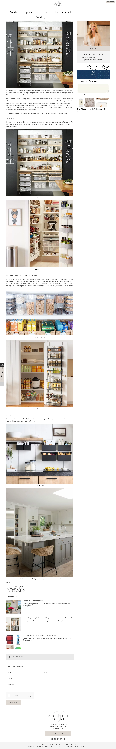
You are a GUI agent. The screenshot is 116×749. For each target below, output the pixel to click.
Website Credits (32, 746)
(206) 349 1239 (58, 728)
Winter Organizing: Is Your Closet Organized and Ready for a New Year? (47, 618)
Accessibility (57, 746)
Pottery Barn (40, 485)
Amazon (40, 409)
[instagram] (61, 738)
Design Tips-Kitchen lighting (33, 601)
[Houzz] (64, 738)
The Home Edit (40, 337)
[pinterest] (55, 738)
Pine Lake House (58, 579)
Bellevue (55, 744)
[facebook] (58, 738)
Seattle (72, 744)
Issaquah (60, 744)
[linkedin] (52, 738)
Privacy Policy (48, 746)
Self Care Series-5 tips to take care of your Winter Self (41, 635)
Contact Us (58, 733)
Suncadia (65, 744)
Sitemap (41, 746)
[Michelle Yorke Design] (58, 4)
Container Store (39, 198)
